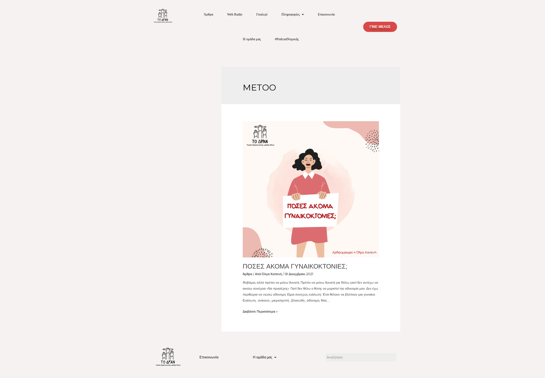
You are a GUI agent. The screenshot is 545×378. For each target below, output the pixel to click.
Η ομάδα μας (252, 39)
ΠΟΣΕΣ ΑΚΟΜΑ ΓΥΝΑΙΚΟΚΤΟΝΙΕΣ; (295, 266)
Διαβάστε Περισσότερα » (260, 311)
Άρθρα (208, 14)
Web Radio (234, 14)
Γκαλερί (261, 14)
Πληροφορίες (290, 14)
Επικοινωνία (326, 14)
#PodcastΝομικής (287, 39)
